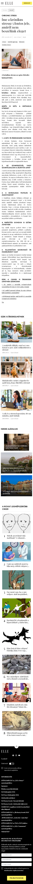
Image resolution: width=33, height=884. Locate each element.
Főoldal (5, 10)
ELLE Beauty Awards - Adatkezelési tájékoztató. (14, 804)
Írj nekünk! (4, 759)
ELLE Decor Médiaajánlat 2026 (10, 795)
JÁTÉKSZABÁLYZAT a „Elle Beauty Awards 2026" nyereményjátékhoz (15, 814)
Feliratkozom (16, 878)
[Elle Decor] (9, 3)
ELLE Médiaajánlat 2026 (8, 792)
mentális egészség (12, 41)
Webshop (27, 3)
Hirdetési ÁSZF (5, 831)
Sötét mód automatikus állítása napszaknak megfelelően (12, 769)
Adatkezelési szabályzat (8, 798)
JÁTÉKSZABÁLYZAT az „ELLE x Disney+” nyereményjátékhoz (12, 782)
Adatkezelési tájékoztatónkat (13, 870)
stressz (4, 41)
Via (3, 302)
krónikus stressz (6, 44)
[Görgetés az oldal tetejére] (16, 746)
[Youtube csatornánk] (19, 755)
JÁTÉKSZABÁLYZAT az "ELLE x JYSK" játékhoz (14, 823)
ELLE (24, 37)
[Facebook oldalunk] (13, 755)
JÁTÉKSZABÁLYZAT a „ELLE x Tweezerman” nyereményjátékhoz (13, 827)
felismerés (21, 41)
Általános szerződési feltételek (9, 789)
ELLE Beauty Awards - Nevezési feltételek (12, 801)
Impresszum (4, 786)
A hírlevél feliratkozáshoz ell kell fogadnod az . (16, 869)
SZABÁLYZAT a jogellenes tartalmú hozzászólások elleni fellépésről (15, 808)
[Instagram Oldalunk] (16, 755)
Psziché (11, 10)
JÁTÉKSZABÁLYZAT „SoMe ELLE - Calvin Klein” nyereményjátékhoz (14, 819)
